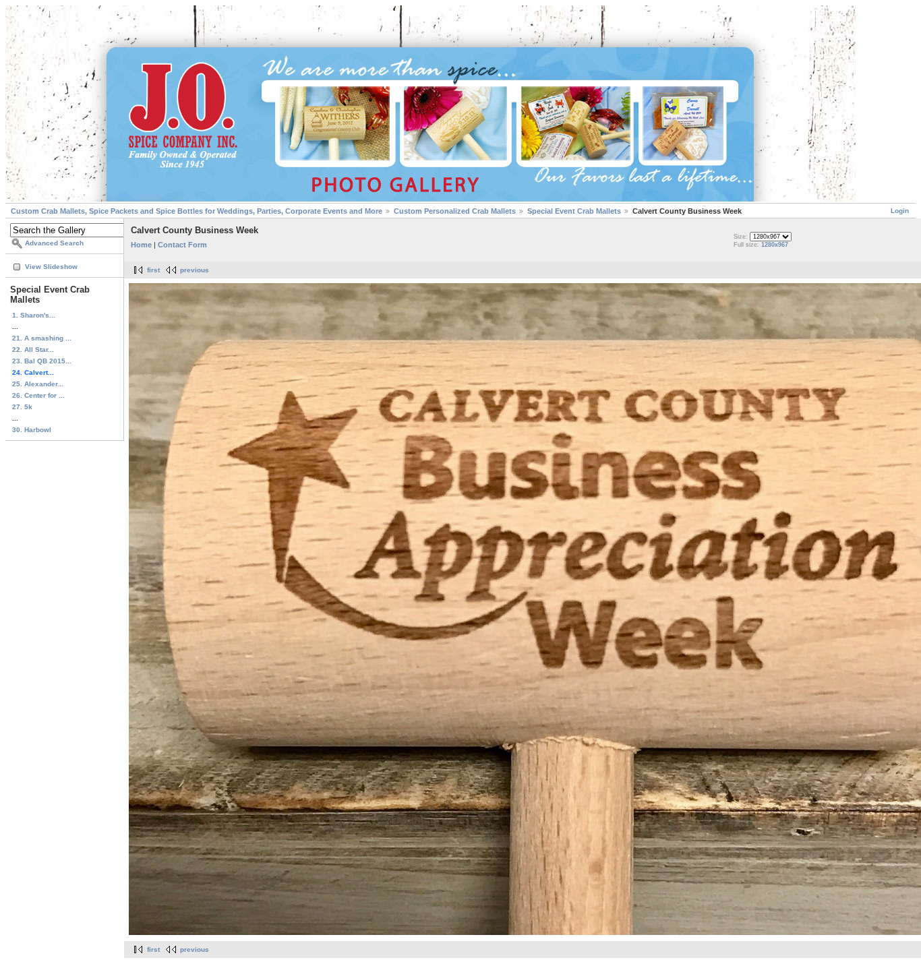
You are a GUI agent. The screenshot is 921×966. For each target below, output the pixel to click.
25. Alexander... (37, 384)
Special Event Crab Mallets (574, 211)
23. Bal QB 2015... (41, 361)
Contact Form (182, 245)
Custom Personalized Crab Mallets (455, 211)
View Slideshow (51, 266)
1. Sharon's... (33, 315)
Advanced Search (54, 243)
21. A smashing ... (41, 338)
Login (900, 210)
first (153, 270)
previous (194, 270)
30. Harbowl (31, 429)
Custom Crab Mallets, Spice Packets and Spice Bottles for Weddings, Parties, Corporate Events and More (196, 211)
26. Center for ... (38, 395)
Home (141, 245)
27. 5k (22, 407)
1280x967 (774, 244)
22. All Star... (33, 349)
